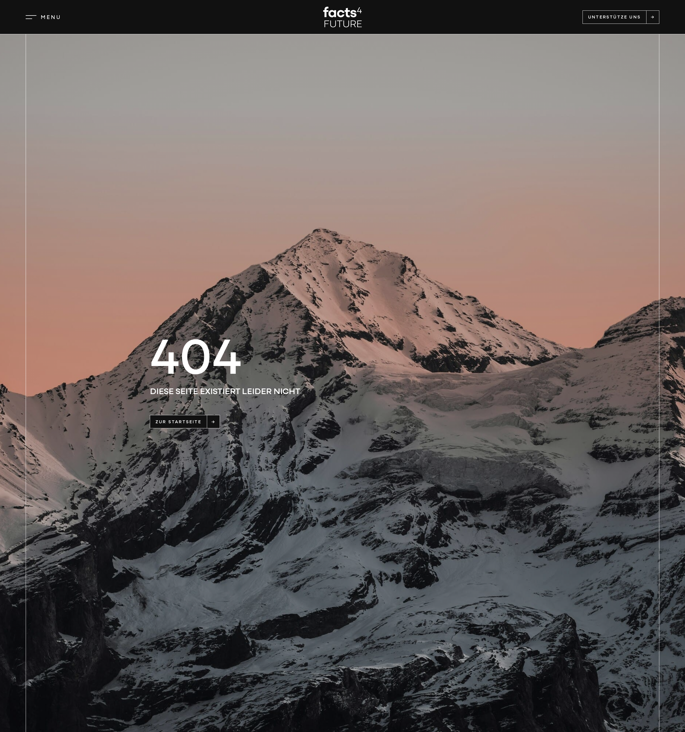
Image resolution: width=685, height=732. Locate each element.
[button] (43, 17)
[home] (342, 17)
